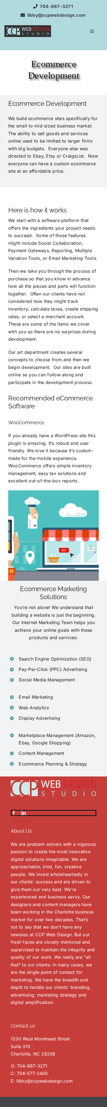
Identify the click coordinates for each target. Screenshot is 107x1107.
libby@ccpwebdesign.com (44, 1081)
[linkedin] (23, 813)
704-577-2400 (32, 1073)
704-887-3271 (32, 1066)
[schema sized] (27, 27)
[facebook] (14, 813)
